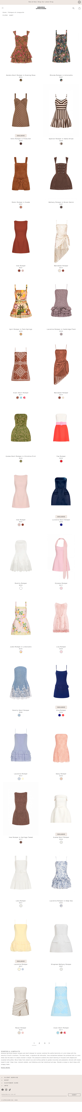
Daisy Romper (61, 773)
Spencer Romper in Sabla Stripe (61, 138)
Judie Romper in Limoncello (21, 646)
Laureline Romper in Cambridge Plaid (61, 329)
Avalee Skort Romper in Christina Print (21, 456)
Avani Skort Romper (21, 392)
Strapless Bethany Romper (61, 964)
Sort (11, 15)
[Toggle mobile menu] (2, 8)
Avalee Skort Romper (61, 837)
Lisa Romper (61, 646)
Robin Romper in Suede (21, 202)
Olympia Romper (61, 583)
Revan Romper (20, 1027)
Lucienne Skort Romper (61, 519)
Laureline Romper (21, 773)
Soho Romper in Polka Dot (21, 138)
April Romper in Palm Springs (20, 329)
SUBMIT (74, 1095)
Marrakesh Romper (61, 265)
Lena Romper (21, 900)
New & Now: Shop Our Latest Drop (41, 2)
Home (5, 12)
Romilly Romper (21, 583)
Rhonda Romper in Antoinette (61, 75)
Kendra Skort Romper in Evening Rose (20, 75)
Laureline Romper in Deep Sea (61, 900)
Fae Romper (61, 456)
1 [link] (34, 1043)
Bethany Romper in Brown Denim (61, 202)
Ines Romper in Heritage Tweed (21, 837)
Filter (5, 15)
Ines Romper (21, 265)
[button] (80, 8)
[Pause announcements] (79, 2)
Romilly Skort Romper (20, 710)
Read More (5, 1067)
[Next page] (49, 1043)
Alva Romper (61, 710)
